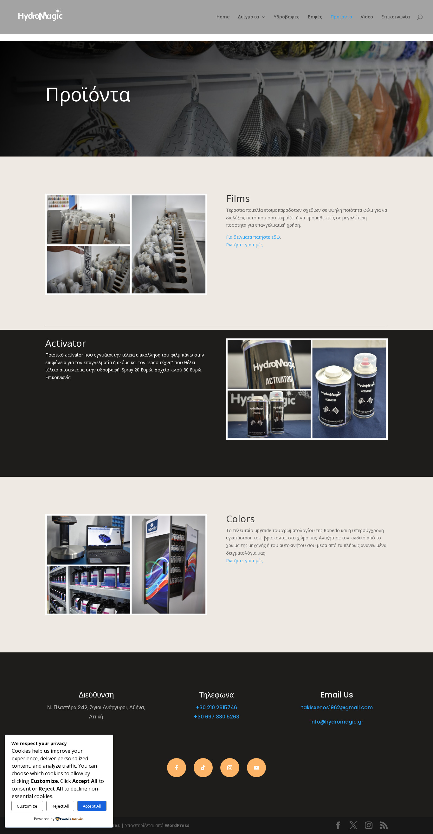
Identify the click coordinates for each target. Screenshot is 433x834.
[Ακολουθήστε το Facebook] (176, 767)
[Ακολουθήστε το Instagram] (229, 767)
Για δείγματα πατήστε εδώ (253, 237)
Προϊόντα (341, 17)
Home (223, 17)
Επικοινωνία (395, 17)
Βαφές (315, 17)
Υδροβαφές (287, 17)
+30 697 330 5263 (216, 716)
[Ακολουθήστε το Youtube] (256, 767)
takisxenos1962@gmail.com (337, 707)
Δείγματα (248, 17)
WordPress (177, 825)
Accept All (92, 806)
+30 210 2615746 (216, 707)
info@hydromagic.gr (336, 721)
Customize (27, 806)
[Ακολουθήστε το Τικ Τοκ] (203, 767)
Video (367, 17)
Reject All (60, 806)
